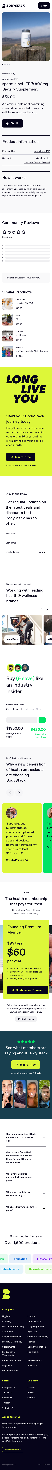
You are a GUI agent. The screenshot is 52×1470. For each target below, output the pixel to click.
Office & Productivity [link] (37, 1336)
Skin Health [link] (7, 1331)
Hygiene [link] (6, 1316)
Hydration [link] (32, 1331)
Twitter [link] (6, 1402)
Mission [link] (31, 1387)
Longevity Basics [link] (35, 1326)
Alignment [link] (7, 1365)
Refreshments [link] (34, 1360)
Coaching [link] (6, 1321)
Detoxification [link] (34, 1321)
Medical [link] (31, 1316)
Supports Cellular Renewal (37, 162)
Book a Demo (27, 1019)
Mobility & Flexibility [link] (12, 1341)
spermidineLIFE (10, 78)
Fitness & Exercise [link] (11, 1360)
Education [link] (32, 1365)
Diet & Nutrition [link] (10, 1370)
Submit (42, 551)
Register (10, 277)
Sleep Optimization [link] (11, 1336)
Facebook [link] (7, 1397)
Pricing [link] (30, 1392)
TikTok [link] (5, 1392)
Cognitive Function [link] (36, 1346)
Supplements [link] (8, 1346)
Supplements (42, 158)
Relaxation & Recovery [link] (13, 1326)
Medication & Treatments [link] (8, 1353)
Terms (39, 1464)
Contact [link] (31, 1397)
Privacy (47, 1464)
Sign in (33, 465)
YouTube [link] (6, 1407)
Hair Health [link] (33, 1351)
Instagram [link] (7, 1387)
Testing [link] (31, 1341)
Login (20, 277)
